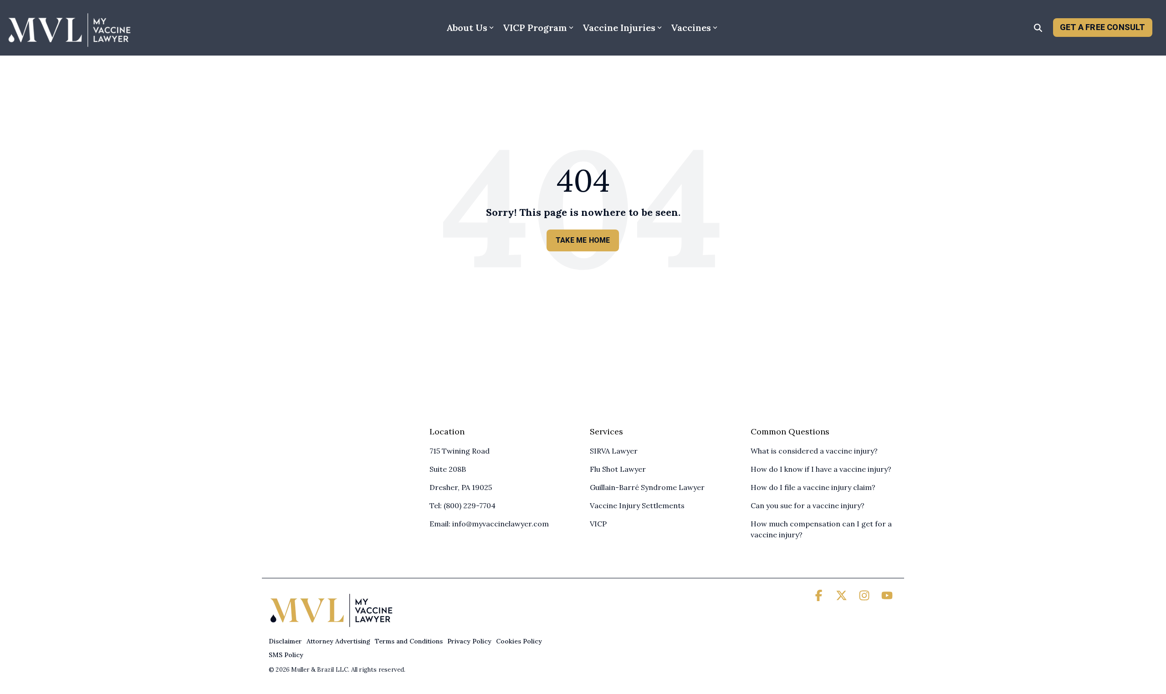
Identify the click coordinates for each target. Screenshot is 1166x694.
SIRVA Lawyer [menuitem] (614, 450)
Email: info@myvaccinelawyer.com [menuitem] (489, 523)
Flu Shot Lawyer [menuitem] (618, 469)
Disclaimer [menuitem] (285, 641)
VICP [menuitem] (598, 523)
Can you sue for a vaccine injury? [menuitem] (807, 505)
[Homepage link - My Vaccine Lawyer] (331, 626)
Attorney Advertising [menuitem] (338, 641)
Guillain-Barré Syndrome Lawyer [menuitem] (647, 487)
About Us (466, 27)
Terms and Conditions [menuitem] (409, 641)
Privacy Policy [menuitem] (469, 641)
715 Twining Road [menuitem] (460, 450)
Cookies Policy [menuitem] (519, 641)
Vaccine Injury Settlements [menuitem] (637, 505)
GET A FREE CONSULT (1103, 27)
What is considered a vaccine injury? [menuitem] (814, 450)
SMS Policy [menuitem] (286, 655)
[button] (820, 597)
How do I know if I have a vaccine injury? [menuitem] (821, 469)
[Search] (1038, 27)
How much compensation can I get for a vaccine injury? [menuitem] (822, 529)
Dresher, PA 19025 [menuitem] (461, 487)
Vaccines (691, 27)
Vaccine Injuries (619, 27)
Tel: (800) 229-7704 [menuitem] (463, 505)
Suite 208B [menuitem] (448, 469)
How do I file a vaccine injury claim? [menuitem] (813, 487)
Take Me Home (583, 240)
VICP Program (535, 27)
